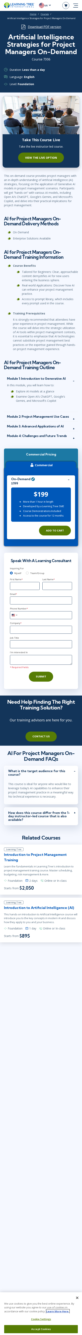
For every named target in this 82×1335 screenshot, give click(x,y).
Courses (45, 14)
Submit (41, 676)
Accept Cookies (41, 1329)
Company (15, 623)
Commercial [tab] (44, 465)
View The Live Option (41, 158)
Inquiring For (17, 568)
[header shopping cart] (65, 5)
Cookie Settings (41, 1319)
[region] (41, 1313)
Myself (17, 573)
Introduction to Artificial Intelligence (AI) (39, 908)
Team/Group (37, 573)
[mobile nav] (75, 6)
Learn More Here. (57, 1311)
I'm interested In (19, 652)
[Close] (77, 1297)
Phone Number (19, 608)
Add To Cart (55, 530)
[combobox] (14, 615)
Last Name (48, 579)
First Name (16, 579)
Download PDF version (44, 27)
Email (13, 594)
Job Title (14, 637)
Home (33, 14)
